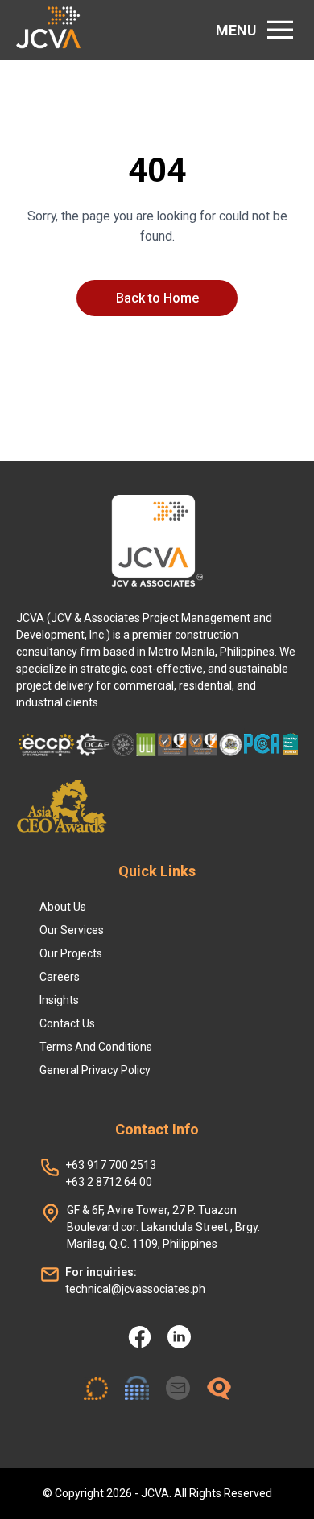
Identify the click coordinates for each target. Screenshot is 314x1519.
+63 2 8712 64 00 (108, 1181)
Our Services (71, 930)
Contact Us (67, 1023)
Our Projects (70, 953)
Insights (59, 1000)
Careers (59, 976)
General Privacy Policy (95, 1070)
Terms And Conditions (95, 1046)
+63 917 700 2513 (110, 1165)
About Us (62, 906)
